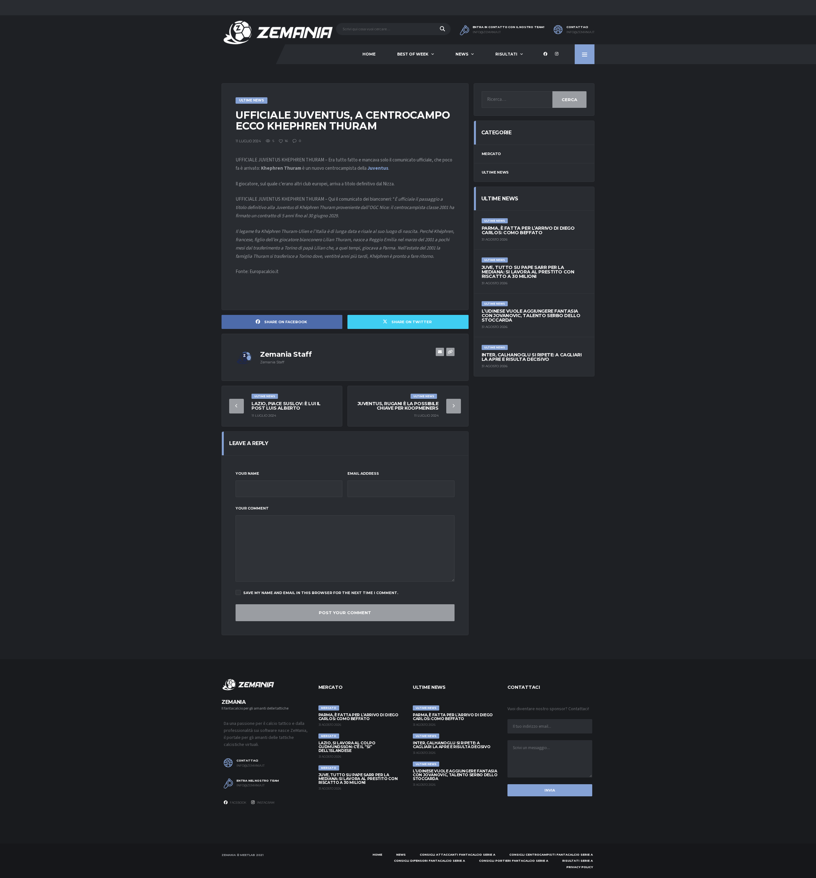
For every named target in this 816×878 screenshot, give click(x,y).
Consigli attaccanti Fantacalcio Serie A (457, 854)
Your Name (247, 473)
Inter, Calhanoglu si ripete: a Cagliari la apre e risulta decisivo (532, 357)
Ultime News (495, 172)
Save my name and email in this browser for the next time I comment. (320, 593)
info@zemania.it (487, 32)
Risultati (506, 54)
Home (368, 54)
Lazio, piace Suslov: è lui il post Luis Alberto (286, 406)
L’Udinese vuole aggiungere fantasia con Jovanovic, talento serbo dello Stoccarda (531, 315)
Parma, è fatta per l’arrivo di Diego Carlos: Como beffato (528, 230)
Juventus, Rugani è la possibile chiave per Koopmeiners (398, 406)
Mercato (491, 154)
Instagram (265, 802)
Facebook (237, 802)
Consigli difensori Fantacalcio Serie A (429, 860)
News (461, 54)
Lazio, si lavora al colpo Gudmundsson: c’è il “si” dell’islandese (346, 746)
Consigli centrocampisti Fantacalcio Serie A (551, 854)
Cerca (569, 99)
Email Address (363, 473)
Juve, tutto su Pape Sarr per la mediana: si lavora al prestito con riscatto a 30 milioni (528, 271)
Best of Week (412, 54)
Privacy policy (579, 867)
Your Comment (252, 508)
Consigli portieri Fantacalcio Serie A (513, 860)
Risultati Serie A (577, 860)
